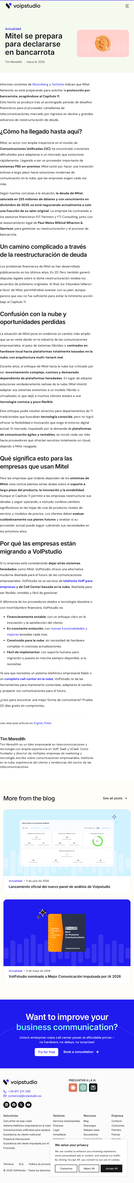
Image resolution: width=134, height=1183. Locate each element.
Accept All (111, 1168)
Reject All (89, 1168)
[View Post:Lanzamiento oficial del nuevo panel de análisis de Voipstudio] (67, 842)
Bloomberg (40, 84)
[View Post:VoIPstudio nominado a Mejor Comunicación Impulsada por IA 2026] (67, 932)
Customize (66, 1168)
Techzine (58, 84)
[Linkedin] (6, 1105)
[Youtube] (28, 1105)
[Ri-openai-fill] (83, 1087)
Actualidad (13, 29)
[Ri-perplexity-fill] (93, 1087)
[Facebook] (14, 1105)
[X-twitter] (21, 1105)
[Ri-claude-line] (73, 1087)
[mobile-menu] (125, 5)
